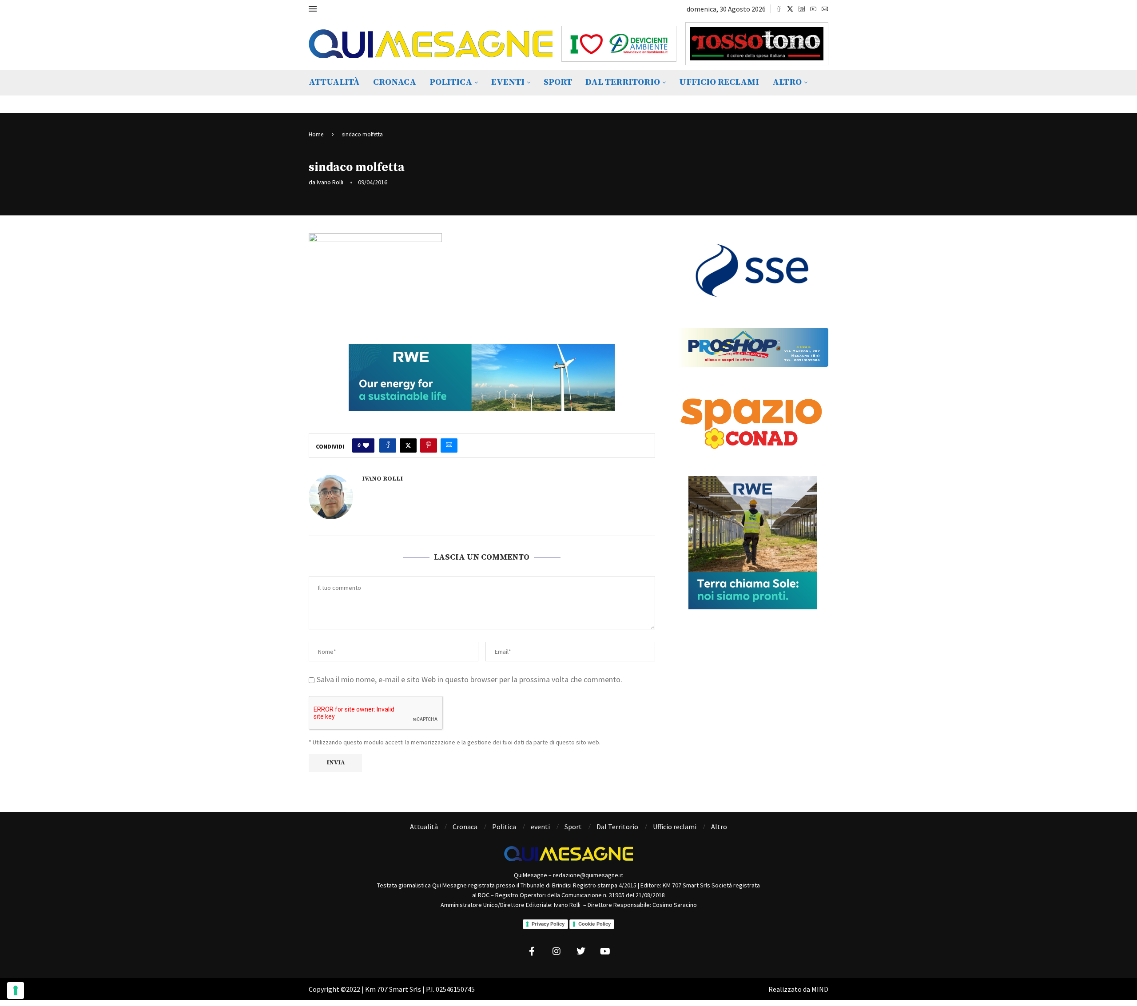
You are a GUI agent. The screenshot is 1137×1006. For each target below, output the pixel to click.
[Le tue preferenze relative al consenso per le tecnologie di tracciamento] (15, 990)
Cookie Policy (594, 924)
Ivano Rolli (330, 182)
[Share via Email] (449, 445)
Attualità (334, 82)
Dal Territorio (622, 82)
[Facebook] (778, 8)
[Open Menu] (313, 9)
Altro (787, 82)
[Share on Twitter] (408, 445)
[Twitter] (790, 8)
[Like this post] (366, 445)
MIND (819, 989)
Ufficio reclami (719, 82)
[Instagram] (801, 8)
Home (316, 134)
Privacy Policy (548, 924)
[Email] (824, 8)
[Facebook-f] (532, 951)
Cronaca (394, 82)
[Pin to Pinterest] (428, 445)
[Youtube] (813, 8)
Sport (558, 82)
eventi (508, 82)
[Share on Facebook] (387, 445)
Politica (450, 82)
